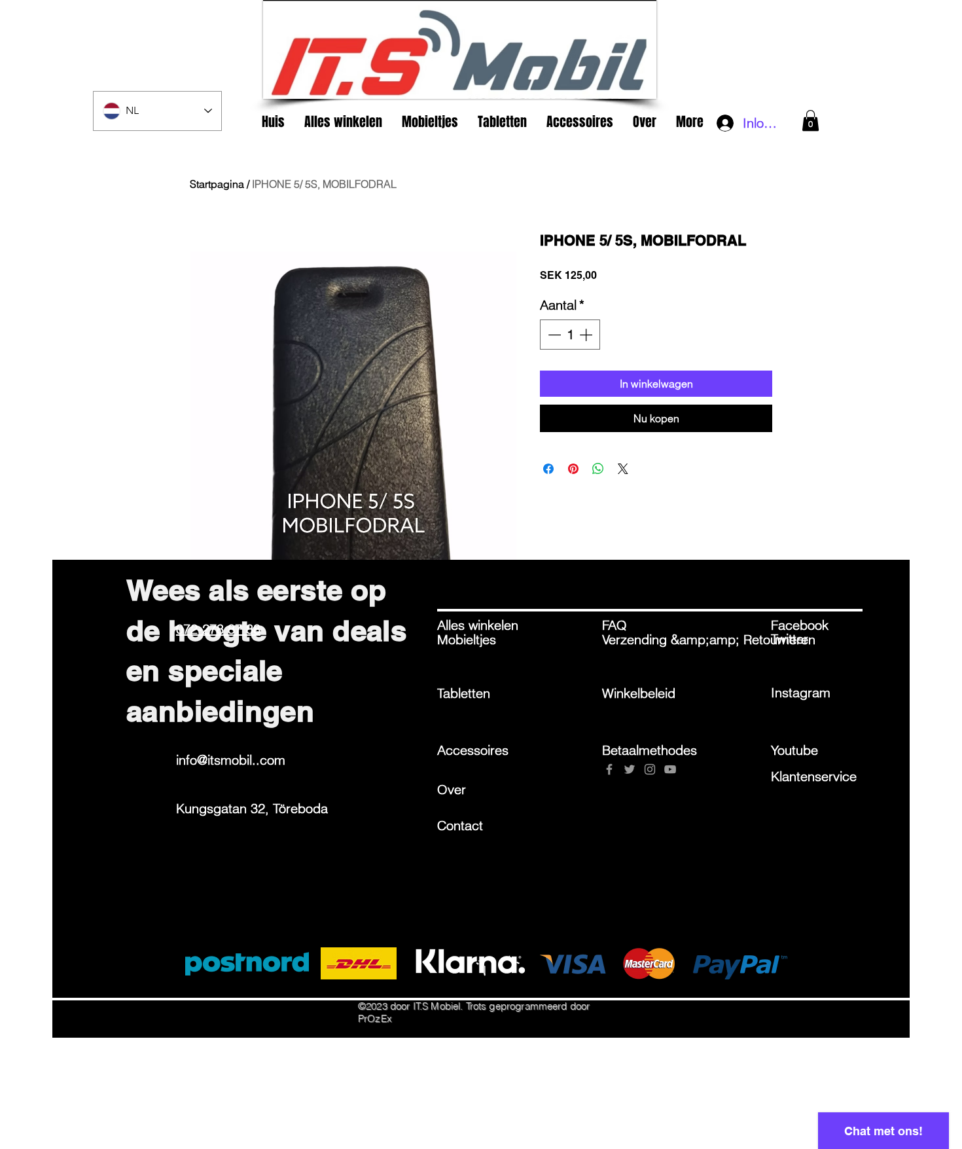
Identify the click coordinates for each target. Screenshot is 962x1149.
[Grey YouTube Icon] (670, 769)
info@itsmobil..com (230, 760)
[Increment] (587, 334)
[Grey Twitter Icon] (629, 769)
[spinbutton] (570, 334)
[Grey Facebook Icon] (609, 769)
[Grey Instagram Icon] (650, 769)
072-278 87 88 (218, 629)
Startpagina (217, 184)
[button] (810, 120)
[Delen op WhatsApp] (598, 469)
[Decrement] (553, 334)
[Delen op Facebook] (548, 469)
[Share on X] (623, 469)
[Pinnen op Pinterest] (573, 469)
